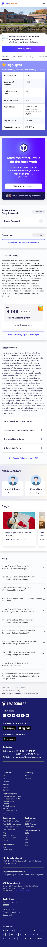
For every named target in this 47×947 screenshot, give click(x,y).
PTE (26, 840)
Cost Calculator (9, 830)
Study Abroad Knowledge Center (10, 836)
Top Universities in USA (12, 796)
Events (5, 841)
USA (4, 775)
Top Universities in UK (11, 799)
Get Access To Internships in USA (23, 458)
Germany (6, 790)
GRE (26, 842)
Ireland (5, 787)
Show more (38, 212)
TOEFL (27, 835)
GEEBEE (6, 905)
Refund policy (8, 915)
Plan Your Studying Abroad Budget (23, 335)
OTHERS (38, 939)
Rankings (30, 56)
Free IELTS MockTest (11, 821)
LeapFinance (30, 821)
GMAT (27, 845)
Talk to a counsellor (10, 827)
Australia (6, 784)
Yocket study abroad (11, 902)
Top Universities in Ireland (10, 812)
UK (4, 778)
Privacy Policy (8, 909)
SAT (26, 838)
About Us (28, 775)
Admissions (18, 56)
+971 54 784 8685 (23, 891)
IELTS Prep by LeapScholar (30, 825)
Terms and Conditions (11, 912)
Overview (5, 56)
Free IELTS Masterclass (12, 824)
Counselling (7, 850)
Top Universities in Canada (10, 802)
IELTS (5, 847)
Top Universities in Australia (10, 807)
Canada (6, 781)
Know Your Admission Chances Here (23, 242)
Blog (4, 833)
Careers (28, 778)
